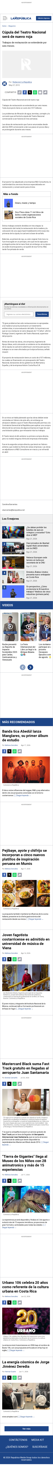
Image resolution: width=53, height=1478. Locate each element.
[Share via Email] (40, 92)
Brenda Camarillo (11, 1078)
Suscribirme (42, 314)
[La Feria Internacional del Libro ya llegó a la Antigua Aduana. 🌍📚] (28, 626)
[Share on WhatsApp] (35, 92)
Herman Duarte (10, 1372)
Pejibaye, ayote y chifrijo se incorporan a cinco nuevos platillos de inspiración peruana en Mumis (24, 857)
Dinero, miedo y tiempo (25, 203)
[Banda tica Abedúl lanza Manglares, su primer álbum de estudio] (26, 769)
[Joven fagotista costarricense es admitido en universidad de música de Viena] (26, 977)
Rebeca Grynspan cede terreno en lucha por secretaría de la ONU (36, 560)
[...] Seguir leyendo (21, 795)
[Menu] (5, 18)
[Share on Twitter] (30, 92)
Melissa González (11, 745)
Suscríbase (39, 1446)
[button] (43, 18)
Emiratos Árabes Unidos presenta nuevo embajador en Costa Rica (38, 574)
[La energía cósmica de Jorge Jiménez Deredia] (26, 1396)
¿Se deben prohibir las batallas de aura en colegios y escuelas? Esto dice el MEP (38, 531)
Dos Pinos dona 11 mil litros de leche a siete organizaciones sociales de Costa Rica (29, 215)
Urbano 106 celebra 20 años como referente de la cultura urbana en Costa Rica (25, 1286)
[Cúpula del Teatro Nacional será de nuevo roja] (26, 64)
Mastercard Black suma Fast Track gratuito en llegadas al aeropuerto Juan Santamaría (25, 1068)
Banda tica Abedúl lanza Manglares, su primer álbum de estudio (25, 735)
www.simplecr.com (9, 1417)
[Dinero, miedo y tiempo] (8, 203)
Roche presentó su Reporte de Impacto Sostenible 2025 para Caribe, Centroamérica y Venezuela (9, 652)
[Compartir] (45, 92)
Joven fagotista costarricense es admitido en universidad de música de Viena (26, 941)
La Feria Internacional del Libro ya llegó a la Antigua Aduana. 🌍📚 (28, 649)
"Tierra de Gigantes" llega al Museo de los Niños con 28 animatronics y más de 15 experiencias (24, 1163)
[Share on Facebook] (25, 92)
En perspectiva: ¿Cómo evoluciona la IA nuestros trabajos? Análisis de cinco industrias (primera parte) (38, 590)
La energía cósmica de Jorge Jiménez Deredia (25, 1364)
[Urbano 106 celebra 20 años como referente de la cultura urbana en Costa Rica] (26, 1321)
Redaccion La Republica (22, 82)
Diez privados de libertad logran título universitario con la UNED (37, 546)
